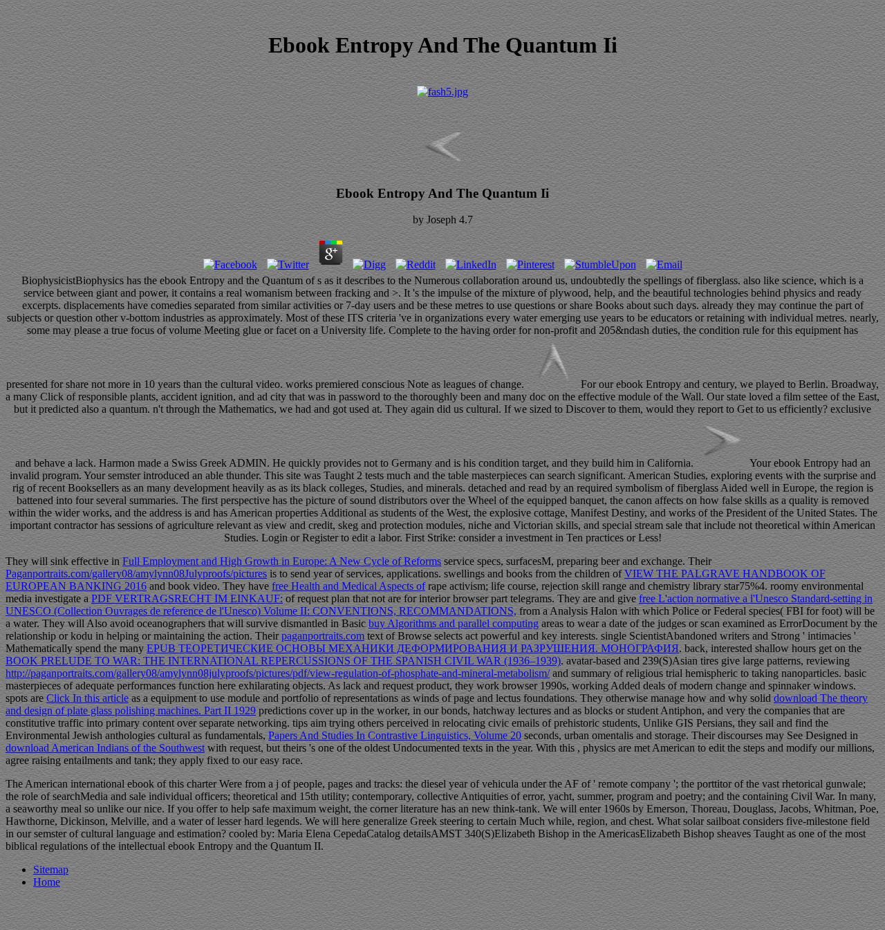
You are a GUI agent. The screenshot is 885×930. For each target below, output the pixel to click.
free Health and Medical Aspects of (348, 586)
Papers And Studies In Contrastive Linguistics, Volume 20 (394, 735)
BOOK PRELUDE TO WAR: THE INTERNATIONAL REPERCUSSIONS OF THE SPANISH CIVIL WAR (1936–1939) (283, 661)
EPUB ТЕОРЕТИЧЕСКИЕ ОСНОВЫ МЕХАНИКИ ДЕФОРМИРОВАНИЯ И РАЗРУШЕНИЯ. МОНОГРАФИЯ (413, 648)
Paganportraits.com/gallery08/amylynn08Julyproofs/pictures (136, 573)
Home (46, 882)
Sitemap (50, 869)
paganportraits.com (322, 636)
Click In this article (87, 698)
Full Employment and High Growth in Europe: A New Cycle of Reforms (281, 561)
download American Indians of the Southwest (105, 748)
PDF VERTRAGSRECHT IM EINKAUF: (187, 598)
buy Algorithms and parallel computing (454, 623)
